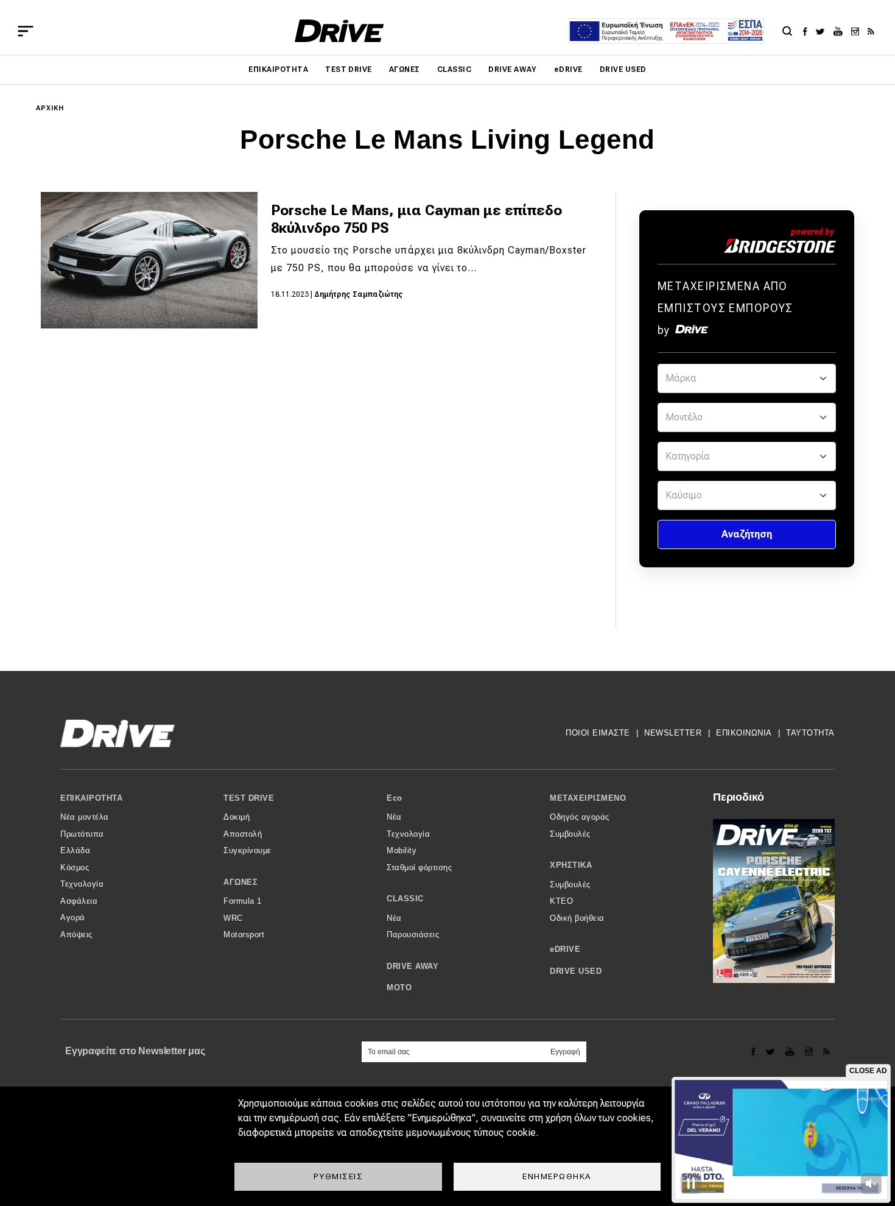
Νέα (394, 816)
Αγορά (72, 917)
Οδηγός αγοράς (579, 816)
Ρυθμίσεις (338, 1176)
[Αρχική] (339, 31)
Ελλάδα (75, 850)
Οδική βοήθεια (577, 918)
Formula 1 (242, 901)
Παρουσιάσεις (413, 934)
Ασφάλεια (78, 901)
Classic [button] (405, 898)
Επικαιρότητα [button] (91, 798)
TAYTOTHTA (810, 732)
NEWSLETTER (672, 732)
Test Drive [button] (248, 798)
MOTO (399, 987)
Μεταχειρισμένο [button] (588, 798)
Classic (454, 69)
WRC (233, 918)
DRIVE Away (512, 69)
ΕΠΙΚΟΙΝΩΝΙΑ (744, 732)
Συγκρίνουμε (247, 850)
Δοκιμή (236, 816)
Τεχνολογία (82, 884)
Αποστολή (242, 834)
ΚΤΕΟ (561, 901)
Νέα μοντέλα (84, 816)
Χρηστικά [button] (571, 865)
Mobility (401, 850)
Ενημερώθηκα (557, 1176)
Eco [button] (394, 798)
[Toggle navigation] (26, 31)
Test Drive (348, 69)
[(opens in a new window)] (808, 31)
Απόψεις (76, 934)
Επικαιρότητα (278, 69)
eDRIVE (568, 69)
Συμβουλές (570, 834)
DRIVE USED (623, 69)
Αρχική (50, 108)
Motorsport (243, 934)
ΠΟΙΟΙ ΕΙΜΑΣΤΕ (598, 732)
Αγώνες (404, 69)
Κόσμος (74, 867)
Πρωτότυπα (82, 834)
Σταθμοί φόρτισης (419, 867)
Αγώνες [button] (240, 882)
